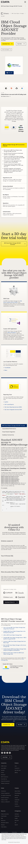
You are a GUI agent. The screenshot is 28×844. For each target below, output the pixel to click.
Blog (2, 818)
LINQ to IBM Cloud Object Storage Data (12, 635)
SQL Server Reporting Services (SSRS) (13, 407)
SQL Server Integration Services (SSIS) (13, 409)
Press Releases (18, 793)
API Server (3, 774)
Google (16, 818)
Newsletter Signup (5, 822)
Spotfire (6, 402)
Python (2, 772)
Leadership (17, 799)
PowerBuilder (7, 367)
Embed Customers (5, 797)
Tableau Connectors (5, 783)
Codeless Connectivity (8, 435)
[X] (5, 753)
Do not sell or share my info (14, 842)
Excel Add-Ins (4, 779)
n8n (15, 822)
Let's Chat (5, 757)
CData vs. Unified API (5, 801)
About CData (17, 791)
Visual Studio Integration (8, 432)
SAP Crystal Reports (9, 404)
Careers (16, 804)
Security (22, 832)
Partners (16, 801)
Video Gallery (4, 826)
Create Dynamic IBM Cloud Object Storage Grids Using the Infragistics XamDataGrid (14, 649)
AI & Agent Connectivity (6, 795)
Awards (16, 797)
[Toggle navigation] (25, 2)
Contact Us (17, 806)
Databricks (17, 816)
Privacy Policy (14, 832)
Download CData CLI (10, 602)
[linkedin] (2, 753)
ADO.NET (3, 770)
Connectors (3, 791)
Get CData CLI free (5, 96)
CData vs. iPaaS (4, 799)
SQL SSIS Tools (18, 770)
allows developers (11, 332)
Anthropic (17, 814)
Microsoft (17, 820)
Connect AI (17, 768)
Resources (3, 820)
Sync (16, 766)
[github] (7, 753)
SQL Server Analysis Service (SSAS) (12, 301)
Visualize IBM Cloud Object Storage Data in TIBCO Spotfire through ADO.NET (14, 638)
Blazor (5, 370)
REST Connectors (4, 776)
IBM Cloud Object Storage (18, 13)
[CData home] (6, 2)
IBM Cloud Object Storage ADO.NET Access (13, 425)
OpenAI (16, 824)
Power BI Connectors (5, 781)
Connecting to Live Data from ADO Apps (16, 666)
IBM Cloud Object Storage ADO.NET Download (12, 243)
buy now (20, 43)
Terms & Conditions (4, 832)
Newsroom (17, 795)
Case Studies (3, 816)
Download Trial (6, 43)
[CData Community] (10, 753)
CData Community (5, 814)
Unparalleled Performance (9, 428)
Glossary (3, 824)
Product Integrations (5, 793)
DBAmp (16, 772)
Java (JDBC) (3, 768)
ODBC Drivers (4, 766)
